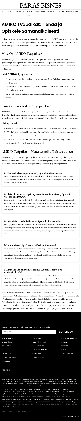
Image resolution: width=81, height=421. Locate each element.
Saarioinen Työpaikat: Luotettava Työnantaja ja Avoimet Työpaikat (29, 305)
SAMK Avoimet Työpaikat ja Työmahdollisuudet (50, 308)
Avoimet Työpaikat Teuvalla (67, 295)
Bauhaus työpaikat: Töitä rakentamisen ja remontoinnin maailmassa (49, 302)
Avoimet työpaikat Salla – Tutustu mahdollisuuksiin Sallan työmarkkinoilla (34, 299)
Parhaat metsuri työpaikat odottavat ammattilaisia (22, 292)
